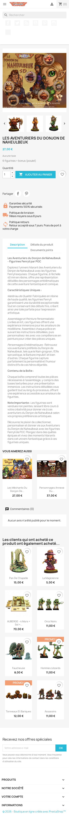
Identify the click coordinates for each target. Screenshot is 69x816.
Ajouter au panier (35, 174)
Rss (26, 23)
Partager (18, 193)
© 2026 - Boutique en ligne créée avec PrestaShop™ (34, 811)
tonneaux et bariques (18, 711)
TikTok (8, 32)
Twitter (17, 23)
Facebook (8, 23)
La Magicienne (50, 578)
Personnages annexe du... (51, 489)
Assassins (50, 711)
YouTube (35, 23)
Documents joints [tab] (41, 250)
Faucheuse (18, 668)
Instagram (54, 23)
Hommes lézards (50, 668)
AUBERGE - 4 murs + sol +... (18, 623)
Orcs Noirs (51, 621)
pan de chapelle (18, 578)
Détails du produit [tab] (41, 244)
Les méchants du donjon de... (17, 489)
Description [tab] (17, 244)
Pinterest (44, 23)
